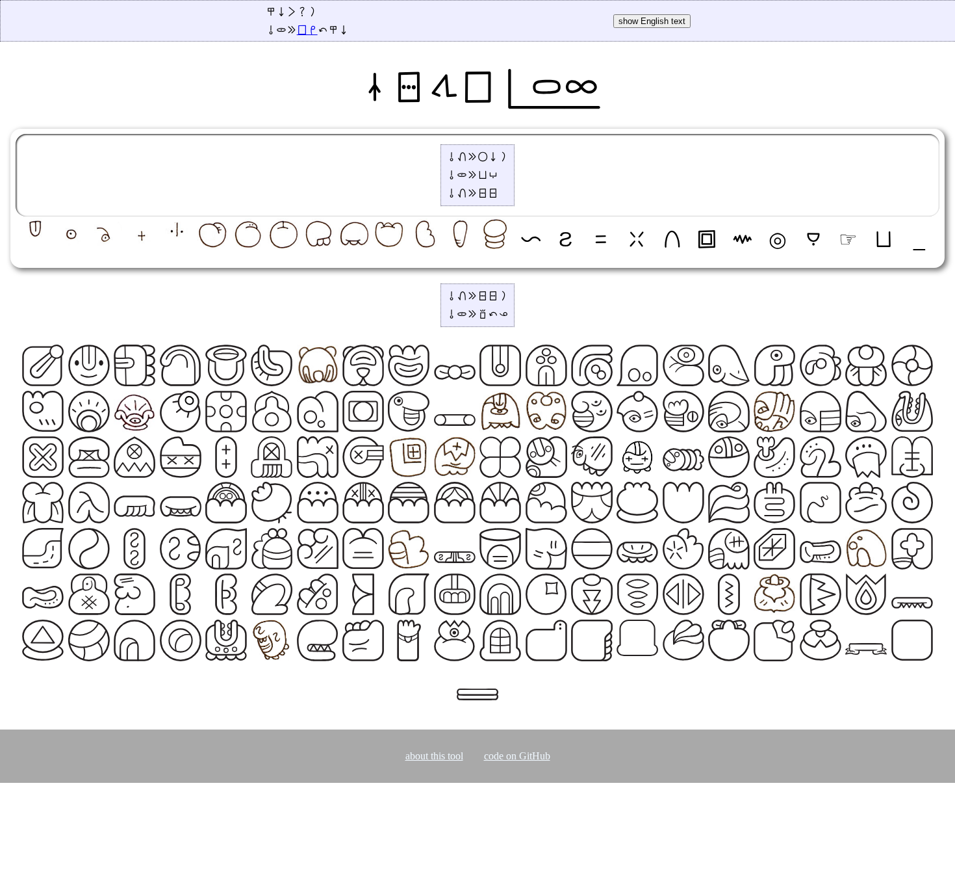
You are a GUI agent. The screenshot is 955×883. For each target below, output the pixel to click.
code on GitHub (517, 755)
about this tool (434, 755)
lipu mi (307, 30)
